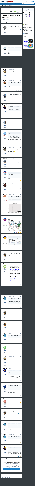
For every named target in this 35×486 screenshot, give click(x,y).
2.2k (5, 406)
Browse (3, 3)
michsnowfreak (4, 383)
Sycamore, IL (6, 113)
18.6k (5, 391)
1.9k (5, 352)
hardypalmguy (5, 296)
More (20, 3)
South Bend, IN (5, 77)
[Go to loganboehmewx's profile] (15, 11)
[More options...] (20, 45)
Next (12, 22)
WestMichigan (5, 368)
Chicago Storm (6, 17)
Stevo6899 (5, 45)
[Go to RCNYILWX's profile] (4, 133)
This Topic (30, 3)
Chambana (4, 398)
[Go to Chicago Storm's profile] (3, 17)
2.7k (5, 32)
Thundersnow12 (4, 158)
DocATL (31, 15)
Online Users (10, 5)
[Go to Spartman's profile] (4, 266)
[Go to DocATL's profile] (29, 16)
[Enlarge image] (15, 109)
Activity (5, 3)
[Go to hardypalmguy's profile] (4, 298)
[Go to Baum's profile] (4, 172)
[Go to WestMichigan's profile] (4, 370)
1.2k (5, 271)
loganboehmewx (18, 11)
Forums (2, 5)
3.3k (5, 138)
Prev (3, 22)
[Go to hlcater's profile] (4, 27)
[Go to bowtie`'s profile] (4, 237)
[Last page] (14, 22)
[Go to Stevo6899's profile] (4, 48)
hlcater (16, 47)
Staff (7, 5)
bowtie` (5, 235)
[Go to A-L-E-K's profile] (4, 254)
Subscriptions (16, 3)
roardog (5, 344)
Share (4, 19)
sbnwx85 (4, 69)
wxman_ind (5, 194)
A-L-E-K (5, 251)
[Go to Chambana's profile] (4, 401)
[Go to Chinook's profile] (4, 219)
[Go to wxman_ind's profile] (4, 196)
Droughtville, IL (5, 191)
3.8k (5, 100)
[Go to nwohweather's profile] (4, 95)
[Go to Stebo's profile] (24, 16)
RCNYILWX (4, 130)
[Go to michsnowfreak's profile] (4, 386)
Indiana (6, 243)
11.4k (5, 166)
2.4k (5, 127)
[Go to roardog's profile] (4, 347)
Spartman (4, 263)
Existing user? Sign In (27, 1)
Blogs (8, 3)
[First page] (2, 22)
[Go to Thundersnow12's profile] (4, 161)
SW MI (6, 376)
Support (13, 3)
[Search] (33, 3)
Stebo (25, 15)
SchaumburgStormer (4, 105)
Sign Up (32, 1)
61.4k (5, 259)
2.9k (5, 53)
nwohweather (5, 92)
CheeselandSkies (4, 147)
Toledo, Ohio (6, 225)
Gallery (5, 5)
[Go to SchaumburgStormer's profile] (4, 107)
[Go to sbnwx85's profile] (4, 71)
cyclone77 (4, 183)
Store (10, 3)
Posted (11, 45)
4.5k (5, 177)
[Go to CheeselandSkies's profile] (4, 149)
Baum (5, 169)
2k (5, 88)
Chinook (5, 217)
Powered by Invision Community (17, 482)
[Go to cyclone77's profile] (4, 185)
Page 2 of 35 (17, 22)
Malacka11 (4, 119)
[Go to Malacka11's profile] (4, 122)
